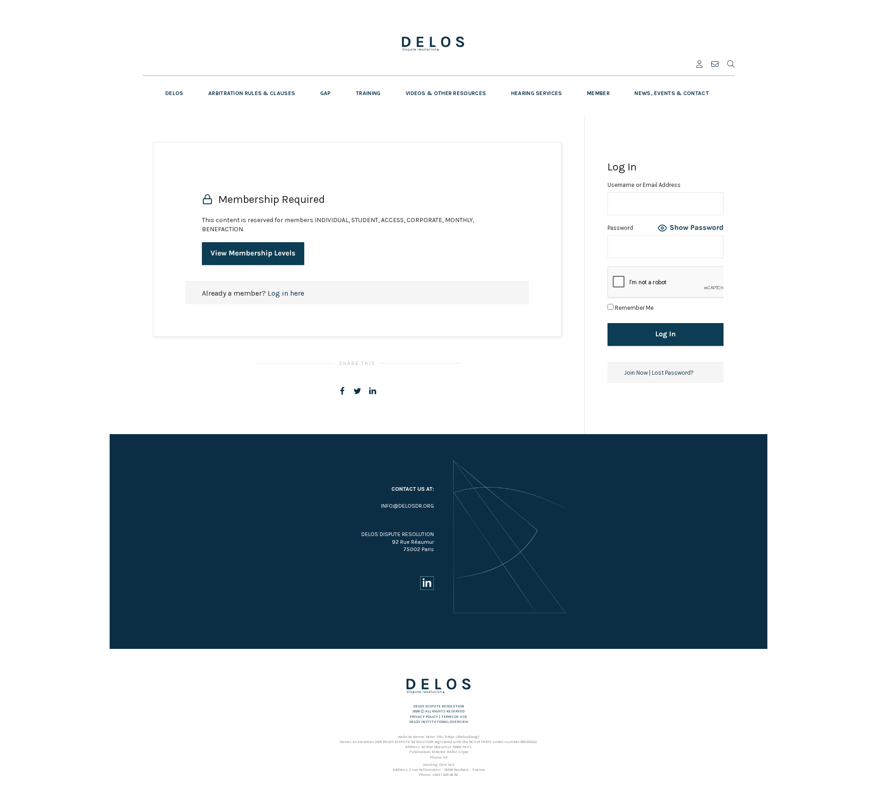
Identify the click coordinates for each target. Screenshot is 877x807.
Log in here (286, 293)
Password (620, 227)
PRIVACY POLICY (424, 717)
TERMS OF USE (454, 717)
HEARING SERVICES (536, 93)
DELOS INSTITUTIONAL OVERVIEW (438, 722)
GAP (325, 93)
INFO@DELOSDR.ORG (407, 506)
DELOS (174, 93)
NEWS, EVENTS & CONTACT (671, 93)
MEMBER (598, 93)
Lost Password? (673, 372)
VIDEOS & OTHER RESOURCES (446, 93)
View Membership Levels (253, 253)
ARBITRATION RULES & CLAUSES (251, 93)
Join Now (636, 372)
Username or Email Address (644, 184)
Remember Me (633, 307)
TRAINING (368, 93)
